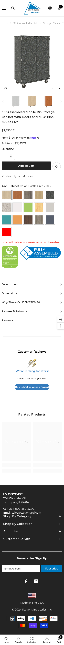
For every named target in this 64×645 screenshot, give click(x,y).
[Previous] (53, 88)
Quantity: (8, 149)
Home (5, 23)
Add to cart (26, 165)
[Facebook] (26, 581)
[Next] (59, 88)
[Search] (13, 8)
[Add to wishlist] (57, 166)
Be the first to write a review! (32, 387)
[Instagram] (36, 581)
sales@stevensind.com (26, 512)
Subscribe (51, 568)
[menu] (4, 8)
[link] (16, 465)
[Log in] (50, 8)
